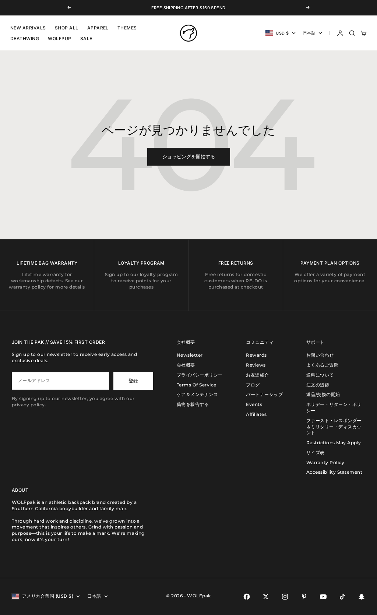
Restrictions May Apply (333, 442)
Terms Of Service (196, 385)
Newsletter (190, 355)
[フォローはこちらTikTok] (342, 596)
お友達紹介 (257, 375)
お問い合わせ (320, 355)
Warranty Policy (325, 462)
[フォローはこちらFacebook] (246, 596)
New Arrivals (28, 28)
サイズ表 (315, 452)
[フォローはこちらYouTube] (323, 596)
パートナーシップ (264, 394)
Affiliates (256, 414)
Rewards (256, 355)
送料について (320, 375)
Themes (127, 28)
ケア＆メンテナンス (197, 394)
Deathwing (24, 38)
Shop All (66, 28)
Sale (86, 38)
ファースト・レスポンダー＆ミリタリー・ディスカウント (334, 427)
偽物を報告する (193, 404)
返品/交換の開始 (323, 394)
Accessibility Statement (334, 472)
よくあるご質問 (322, 365)
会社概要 (186, 365)
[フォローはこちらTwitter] (265, 596)
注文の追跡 (317, 385)
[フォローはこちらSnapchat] (361, 596)
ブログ (253, 385)
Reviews (255, 365)
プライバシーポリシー (200, 375)
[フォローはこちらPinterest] (304, 596)
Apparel (98, 28)
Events (254, 404)
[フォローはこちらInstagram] (285, 596)
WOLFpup (59, 38)
